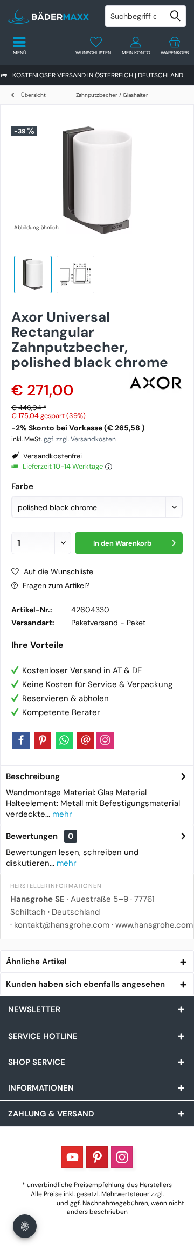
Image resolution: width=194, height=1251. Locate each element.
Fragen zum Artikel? (54, 585)
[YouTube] (72, 1157)
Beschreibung (33, 776)
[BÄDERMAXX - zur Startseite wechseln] (48, 16)
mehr (61, 814)
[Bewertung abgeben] (68, 376)
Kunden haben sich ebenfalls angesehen (85, 984)
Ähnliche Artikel (36, 961)
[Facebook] (21, 740)
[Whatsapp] (64, 740)
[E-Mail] (85, 740)
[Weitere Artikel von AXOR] (156, 382)
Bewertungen (32, 836)
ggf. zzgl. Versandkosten (80, 439)
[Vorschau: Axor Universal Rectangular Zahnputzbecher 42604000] (75, 274)
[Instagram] (105, 740)
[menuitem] (174, 46)
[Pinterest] (42, 740)
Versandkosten (32, 1203)
